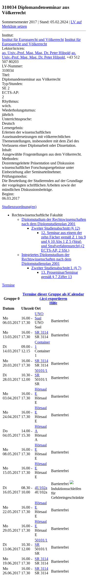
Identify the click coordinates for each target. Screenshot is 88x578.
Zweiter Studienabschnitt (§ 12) (55, 228)
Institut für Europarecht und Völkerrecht (33, 39)
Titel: (6, 75)
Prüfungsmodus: (14, 176)
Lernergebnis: (12, 128)
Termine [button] (8, 285)
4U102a (41, 488)
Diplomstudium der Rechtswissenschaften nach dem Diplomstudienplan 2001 (54, 221)
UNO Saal (39, 316)
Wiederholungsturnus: (19, 110)
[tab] (44, 207)
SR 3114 (41, 332)
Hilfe (53, 303)
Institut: (7, 35)
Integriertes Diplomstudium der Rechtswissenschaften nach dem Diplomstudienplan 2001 (46, 259)
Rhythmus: (10, 101)
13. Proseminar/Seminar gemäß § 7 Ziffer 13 (59, 274)
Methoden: (10, 159)
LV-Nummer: (12, 66)
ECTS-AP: (10, 92)
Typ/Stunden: (12, 84)
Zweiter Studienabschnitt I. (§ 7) (56, 268)
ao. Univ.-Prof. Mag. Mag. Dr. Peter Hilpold (36, 53)
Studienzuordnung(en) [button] (19, 207)
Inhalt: (7, 150)
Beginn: (8, 194)
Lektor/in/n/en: (13, 48)
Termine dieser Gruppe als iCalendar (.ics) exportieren (53, 296)
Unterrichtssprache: (17, 119)
